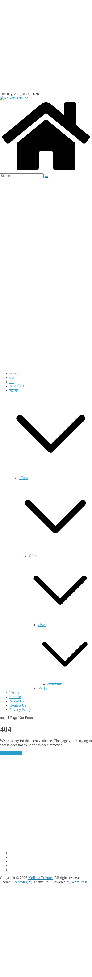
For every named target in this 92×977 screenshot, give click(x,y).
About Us (16, 701)
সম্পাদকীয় (15, 697)
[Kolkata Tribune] (46, 171)
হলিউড (42, 625)
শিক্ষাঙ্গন (14, 693)
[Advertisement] (46, 46)
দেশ (11, 382)
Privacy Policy (20, 710)
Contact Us (17, 705)
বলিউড (32, 556)
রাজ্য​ (12, 378)
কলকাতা (14, 373)
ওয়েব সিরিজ (54, 684)
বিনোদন (13, 390)
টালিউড (23, 478)
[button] (50, 474)
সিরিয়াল (42, 688)
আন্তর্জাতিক (16, 386)
